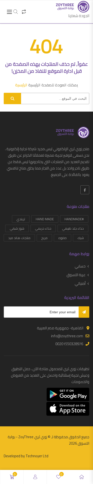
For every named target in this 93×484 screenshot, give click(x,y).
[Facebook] (84, 189)
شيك (80, 238)
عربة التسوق (76, 275)
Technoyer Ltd (37, 456)
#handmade (74, 219)
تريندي (20, 219)
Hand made (45, 219)
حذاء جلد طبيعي (73, 228)
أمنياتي (80, 284)
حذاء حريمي (43, 228)
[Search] (12, 98)
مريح (44, 238)
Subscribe (84, 312)
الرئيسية (21, 85)
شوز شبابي (17, 228)
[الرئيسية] (81, 477)
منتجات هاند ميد (19, 238)
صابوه (62, 238)
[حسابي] (35, 477)
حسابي (80, 266)
